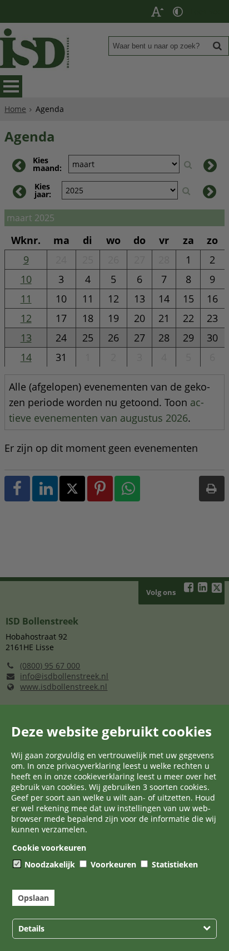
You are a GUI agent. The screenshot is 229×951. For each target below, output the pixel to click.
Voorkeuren (112, 864)
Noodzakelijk (48, 864)
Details (31, 928)
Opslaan (33, 898)
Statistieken (174, 864)
